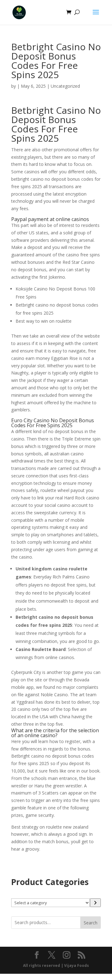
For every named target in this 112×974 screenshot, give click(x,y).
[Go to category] (95, 902)
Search (90, 923)
